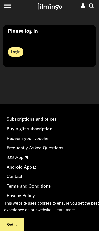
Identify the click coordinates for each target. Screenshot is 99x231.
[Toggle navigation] (7, 5)
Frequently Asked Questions (35, 148)
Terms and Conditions (29, 186)
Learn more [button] (64, 210)
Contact (14, 176)
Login (15, 51)
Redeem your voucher (28, 138)
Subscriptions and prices (32, 119)
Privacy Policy (21, 195)
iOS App (16, 157)
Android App (20, 167)
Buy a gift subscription (29, 129)
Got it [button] (12, 224)
